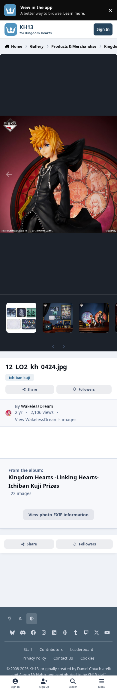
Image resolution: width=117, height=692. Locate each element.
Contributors (51, 649)
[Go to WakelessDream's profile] (8, 413)
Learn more (11, 10)
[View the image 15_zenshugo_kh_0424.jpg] (58, 318)
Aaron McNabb (32, 674)
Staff (28, 649)
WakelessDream (37, 406)
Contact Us (63, 658)
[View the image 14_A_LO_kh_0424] (94, 318)
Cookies (87, 658)
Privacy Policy (34, 658)
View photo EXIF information (58, 514)
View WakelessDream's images (45, 419)
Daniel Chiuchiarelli (94, 668)
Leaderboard (81, 649)
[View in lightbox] (58, 174)
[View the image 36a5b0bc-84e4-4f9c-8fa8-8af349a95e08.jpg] (21, 318)
